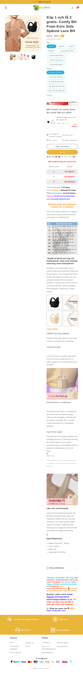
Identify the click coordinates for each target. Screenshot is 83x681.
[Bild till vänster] (7, 57)
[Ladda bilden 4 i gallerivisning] (33, 57)
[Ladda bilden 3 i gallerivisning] (27, 57)
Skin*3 (61, 46)
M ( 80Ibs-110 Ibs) (55, 72)
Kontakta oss (29, 643)
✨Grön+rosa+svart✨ (57, 60)
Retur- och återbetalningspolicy (49, 648)
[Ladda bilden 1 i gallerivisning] (13, 57)
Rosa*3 (51, 51)
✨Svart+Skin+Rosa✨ (57, 55)
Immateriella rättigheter (14, 648)
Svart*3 (51, 46)
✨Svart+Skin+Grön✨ (67, 51)
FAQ (11, 642)
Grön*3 (71, 46)
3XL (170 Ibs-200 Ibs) (57, 91)
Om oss (28, 646)
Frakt (48, 39)
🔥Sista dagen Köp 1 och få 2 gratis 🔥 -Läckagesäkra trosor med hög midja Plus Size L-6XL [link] (66, 118)
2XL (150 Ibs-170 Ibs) (57, 86)
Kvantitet (49, 95)
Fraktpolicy (46, 642)
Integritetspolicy (62, 646)
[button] (58, 126)
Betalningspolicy (47, 652)
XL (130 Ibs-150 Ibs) (56, 81)
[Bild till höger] (39, 57)
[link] (53, 122)
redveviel (47, 668)
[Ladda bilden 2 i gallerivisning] (20, 57)
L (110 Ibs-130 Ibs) (56, 77)
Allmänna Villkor (62, 643)
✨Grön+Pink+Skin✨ (56, 64)
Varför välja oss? (16, 652)
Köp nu (62, 152)
